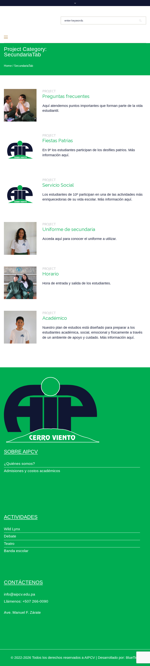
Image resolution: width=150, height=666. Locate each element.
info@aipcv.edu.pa (19, 594)
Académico (54, 318)
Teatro (9, 544)
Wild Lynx (12, 529)
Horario (50, 274)
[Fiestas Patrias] (20, 149)
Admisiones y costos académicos (32, 471)
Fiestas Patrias (57, 140)
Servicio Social (58, 185)
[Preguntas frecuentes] (20, 105)
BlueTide (132, 658)
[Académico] (20, 327)
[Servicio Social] (20, 194)
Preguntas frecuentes (65, 96)
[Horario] (20, 282)
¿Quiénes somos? (19, 464)
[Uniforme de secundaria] (20, 238)
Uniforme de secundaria (68, 229)
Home (8, 65)
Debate (10, 536)
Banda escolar (16, 551)
